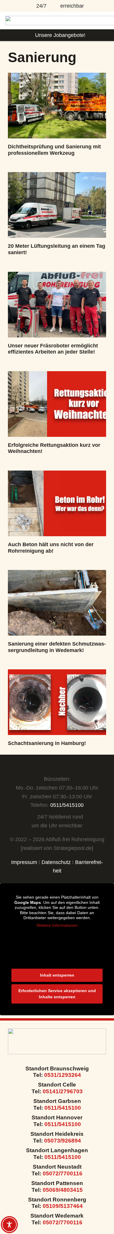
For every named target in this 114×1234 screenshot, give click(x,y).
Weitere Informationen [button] (57, 925)
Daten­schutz (56, 862)
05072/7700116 (62, 1173)
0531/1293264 (62, 1075)
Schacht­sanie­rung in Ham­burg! (47, 743)
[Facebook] (51, 766)
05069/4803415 (63, 1190)
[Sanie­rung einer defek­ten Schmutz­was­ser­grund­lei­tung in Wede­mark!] (57, 603)
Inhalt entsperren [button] (57, 975)
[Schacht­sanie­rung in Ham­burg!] (57, 702)
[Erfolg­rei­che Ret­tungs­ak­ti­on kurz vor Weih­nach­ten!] (57, 404)
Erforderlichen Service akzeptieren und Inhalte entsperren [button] (57, 993)
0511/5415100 (67, 805)
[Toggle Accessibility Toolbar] (9, 1225)
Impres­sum (24, 862)
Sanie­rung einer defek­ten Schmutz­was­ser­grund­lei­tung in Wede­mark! (57, 647)
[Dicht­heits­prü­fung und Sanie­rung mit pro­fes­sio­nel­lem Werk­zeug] (57, 105)
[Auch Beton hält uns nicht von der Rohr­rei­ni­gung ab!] (57, 503)
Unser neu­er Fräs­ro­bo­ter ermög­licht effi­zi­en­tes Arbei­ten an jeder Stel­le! (53, 349)
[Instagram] (62, 766)
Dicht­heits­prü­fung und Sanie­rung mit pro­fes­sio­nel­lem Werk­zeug (54, 150)
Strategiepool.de (72, 848)
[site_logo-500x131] (57, 1041)
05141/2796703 (63, 1091)
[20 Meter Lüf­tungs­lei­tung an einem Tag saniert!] (57, 205)
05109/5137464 (63, 1206)
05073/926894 (62, 1141)
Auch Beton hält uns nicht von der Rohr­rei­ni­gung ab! (51, 548)
